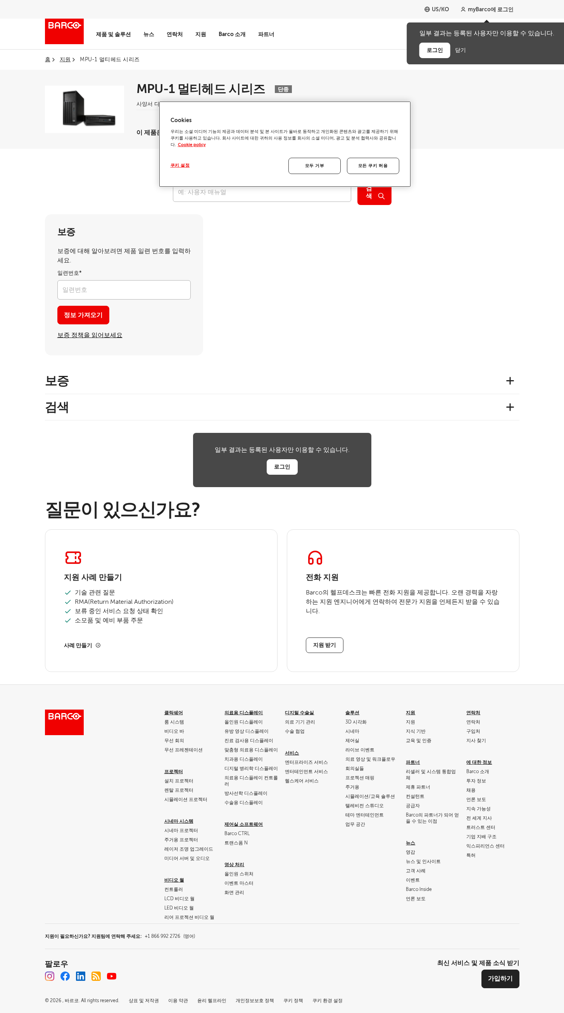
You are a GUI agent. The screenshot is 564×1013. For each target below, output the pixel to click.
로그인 (282, 466)
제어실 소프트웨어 (243, 824)
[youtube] (111, 976)
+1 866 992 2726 (170, 936)
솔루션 (352, 712)
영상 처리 (234, 864)
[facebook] (65, 976)
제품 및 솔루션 (113, 34)
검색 (369, 192)
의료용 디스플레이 (243, 712)
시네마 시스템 (178, 821)
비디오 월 (174, 880)
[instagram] (49, 976)
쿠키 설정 (180, 165)
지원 (200, 34)
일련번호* (69, 273)
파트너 (266, 34)
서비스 (292, 753)
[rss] (96, 976)
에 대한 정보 (479, 762)
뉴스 (148, 34)
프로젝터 (173, 771)
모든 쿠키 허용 (373, 165)
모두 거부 (314, 165)
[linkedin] (80, 976)
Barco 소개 (232, 34)
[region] (285, 144)
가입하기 (500, 978)
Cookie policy (192, 144)
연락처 (175, 34)
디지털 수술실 (299, 712)
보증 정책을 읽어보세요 (89, 335)
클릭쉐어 (173, 712)
